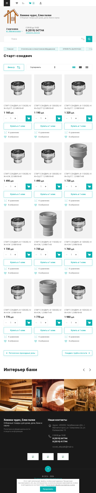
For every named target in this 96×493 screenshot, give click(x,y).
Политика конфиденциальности (48, 478)
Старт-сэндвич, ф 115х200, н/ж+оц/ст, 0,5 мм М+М (17, 107)
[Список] (80, 67)
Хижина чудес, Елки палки (35, 15)
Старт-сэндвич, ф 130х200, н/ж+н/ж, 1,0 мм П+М (48, 311)
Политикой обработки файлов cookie (60, 485)
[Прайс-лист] (87, 67)
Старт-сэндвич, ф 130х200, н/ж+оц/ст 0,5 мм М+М (48, 107)
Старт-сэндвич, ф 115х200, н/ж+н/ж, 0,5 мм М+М (17, 175)
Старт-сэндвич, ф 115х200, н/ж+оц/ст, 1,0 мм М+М (78, 107)
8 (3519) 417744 (59, 441)
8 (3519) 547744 (35, 30)
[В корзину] (29, 118)
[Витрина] (74, 67)
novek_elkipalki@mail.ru (62, 447)
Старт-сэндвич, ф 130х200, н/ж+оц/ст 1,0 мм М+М (48, 175)
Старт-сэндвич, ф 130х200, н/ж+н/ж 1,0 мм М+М (17, 311)
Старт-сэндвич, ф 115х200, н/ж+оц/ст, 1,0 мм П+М (78, 175)
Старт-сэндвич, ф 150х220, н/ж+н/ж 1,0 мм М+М (78, 311)
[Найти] (89, 39)
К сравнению (13, 133)
